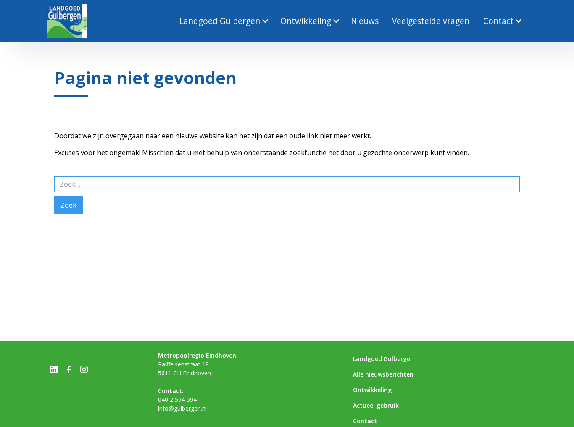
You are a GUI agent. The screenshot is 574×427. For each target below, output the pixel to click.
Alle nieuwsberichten (383, 374)
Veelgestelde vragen (430, 20)
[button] (222, 21)
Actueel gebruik (376, 405)
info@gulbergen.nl (182, 408)
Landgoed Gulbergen (383, 359)
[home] (67, 21)
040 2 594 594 (177, 399)
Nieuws (365, 20)
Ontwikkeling (372, 390)
